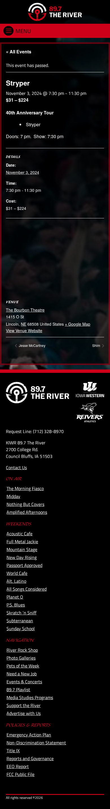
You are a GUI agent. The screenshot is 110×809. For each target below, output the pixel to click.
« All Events (18, 51)
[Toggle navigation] (8, 31)
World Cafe (16, 573)
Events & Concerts (24, 681)
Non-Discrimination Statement (36, 743)
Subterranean (19, 620)
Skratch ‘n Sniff (21, 613)
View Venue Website (24, 330)
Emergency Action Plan (28, 735)
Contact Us (16, 467)
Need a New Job (21, 674)
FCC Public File (20, 774)
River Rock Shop (22, 650)
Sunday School (20, 628)
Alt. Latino (16, 581)
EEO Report (17, 766)
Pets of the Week (22, 666)
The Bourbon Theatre (25, 310)
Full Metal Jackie (22, 541)
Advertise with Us (23, 713)
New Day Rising (21, 557)
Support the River (23, 705)
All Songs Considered (26, 589)
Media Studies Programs (29, 697)
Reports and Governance (30, 758)
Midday (13, 496)
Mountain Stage (21, 549)
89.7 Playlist (18, 689)
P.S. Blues (15, 605)
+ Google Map (77, 324)
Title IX (13, 750)
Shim (96, 345)
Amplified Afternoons (26, 512)
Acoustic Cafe (19, 533)
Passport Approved (24, 565)
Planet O (14, 597)
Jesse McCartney (31, 345)
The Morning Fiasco (25, 488)
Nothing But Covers (25, 504)
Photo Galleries (21, 658)
